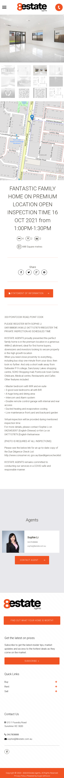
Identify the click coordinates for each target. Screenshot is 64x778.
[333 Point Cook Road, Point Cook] (32, 38)
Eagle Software (43, 776)
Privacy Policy (20, 776)
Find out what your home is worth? (32, 620)
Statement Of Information (27, 293)
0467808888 (32, 542)
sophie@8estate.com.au (36, 546)
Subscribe (31, 661)
